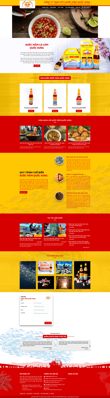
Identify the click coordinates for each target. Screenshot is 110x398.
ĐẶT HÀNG (86, 7)
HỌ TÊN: (22, 303)
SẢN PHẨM (53, 7)
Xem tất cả (86, 247)
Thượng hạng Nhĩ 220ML (79, 107)
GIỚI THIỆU (60, 7)
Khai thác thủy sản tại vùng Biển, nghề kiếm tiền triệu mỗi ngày (30, 239)
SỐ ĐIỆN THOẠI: (24, 306)
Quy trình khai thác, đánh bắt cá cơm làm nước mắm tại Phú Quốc (54, 239)
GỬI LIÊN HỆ (48, 323)
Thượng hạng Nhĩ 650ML (31, 107)
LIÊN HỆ (78, 7)
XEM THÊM (36, 65)
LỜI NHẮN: (23, 312)
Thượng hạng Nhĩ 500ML (55, 107)
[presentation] (21, 345)
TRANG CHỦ (45, 7)
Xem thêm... (38, 235)
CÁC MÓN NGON (69, 7)
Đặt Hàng (31, 111)
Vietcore (77, 396)
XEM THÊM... (23, 192)
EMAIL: (22, 309)
